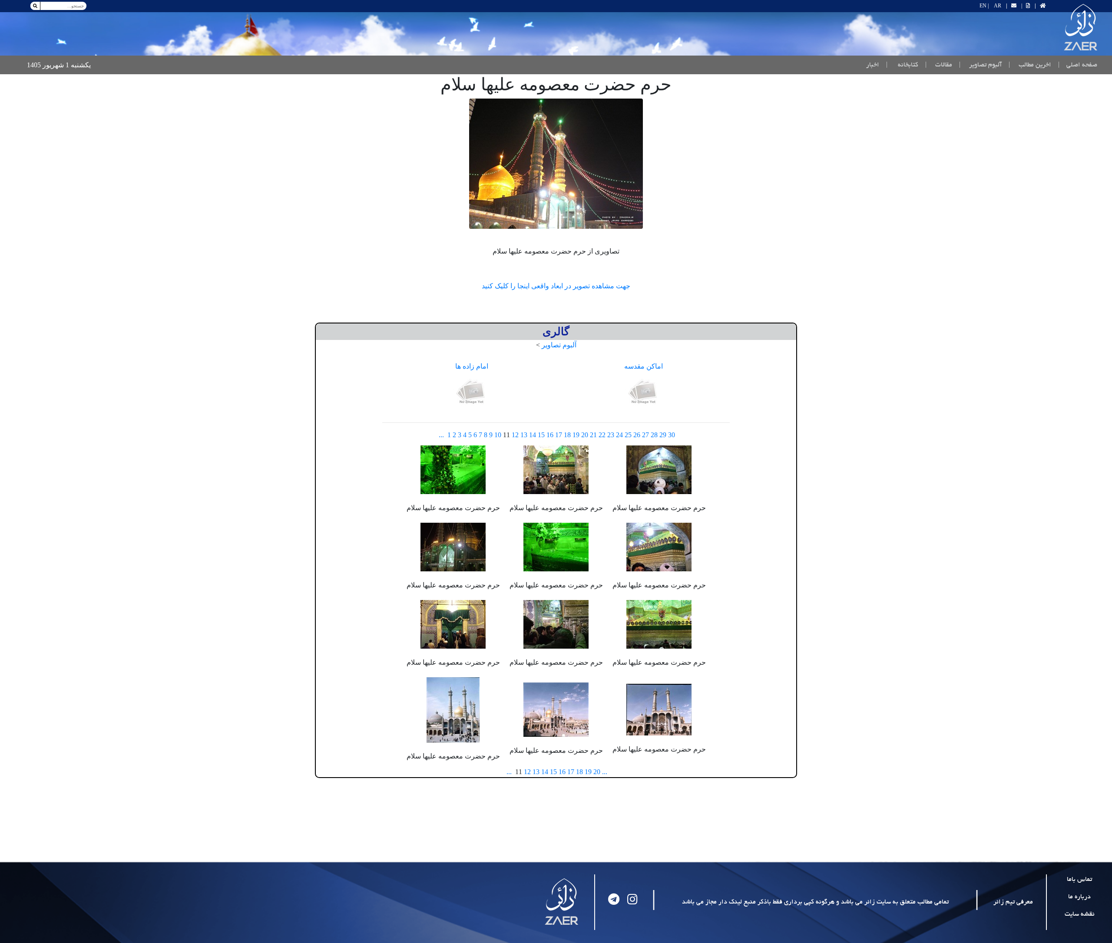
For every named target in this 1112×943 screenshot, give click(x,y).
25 (628, 435)
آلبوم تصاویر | (980, 65)
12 (515, 435)
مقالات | (938, 65)
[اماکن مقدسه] (643, 392)
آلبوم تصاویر (559, 345)
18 (567, 435)
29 (662, 435)
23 (610, 435)
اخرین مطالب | (1030, 65)
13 (523, 435)
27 (645, 435)
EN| (984, 6)
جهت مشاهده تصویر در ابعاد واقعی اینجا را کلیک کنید (556, 286)
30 (671, 435)
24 (619, 435)
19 (576, 435)
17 (558, 435)
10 (497, 435)
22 (602, 435)
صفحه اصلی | (1076, 65)
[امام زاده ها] (471, 392)
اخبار (872, 65)
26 (636, 435)
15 (541, 435)
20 (584, 435)
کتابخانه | (902, 65)
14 (532, 435)
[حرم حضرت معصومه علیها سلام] (556, 164)
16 (549, 435)
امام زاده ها (471, 366)
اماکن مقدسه (643, 366)
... (441, 435)
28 (654, 435)
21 (593, 435)
